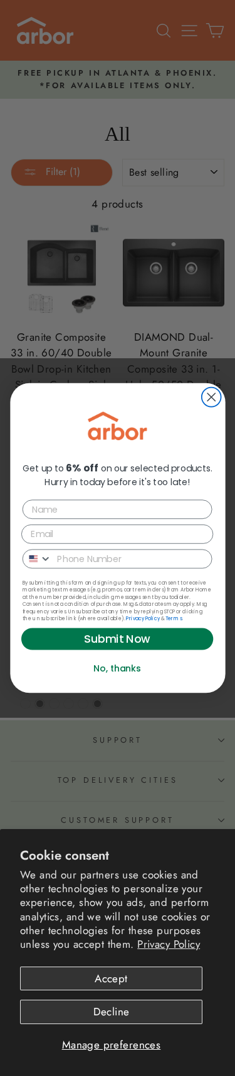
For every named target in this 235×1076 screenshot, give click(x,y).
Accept (111, 978)
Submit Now (117, 639)
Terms (173, 618)
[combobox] (37, 559)
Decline (111, 1011)
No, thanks (117, 668)
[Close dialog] (211, 397)
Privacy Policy (168, 944)
